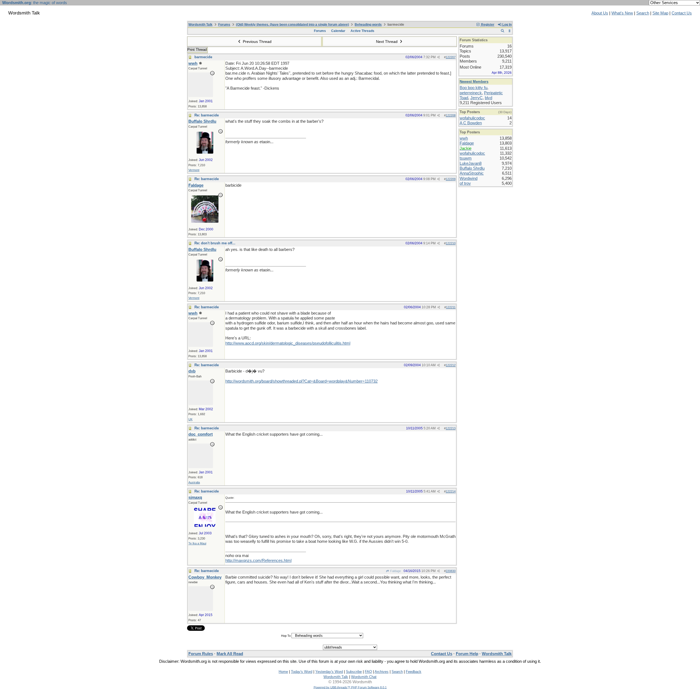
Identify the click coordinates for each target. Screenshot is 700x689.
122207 (451, 57)
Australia (194, 482)
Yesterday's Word (329, 672)
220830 (451, 571)
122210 (451, 243)
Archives (382, 672)
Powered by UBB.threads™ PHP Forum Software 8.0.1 (350, 687)
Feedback (413, 672)
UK (190, 419)
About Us (599, 13)
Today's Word (301, 672)
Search (642, 13)
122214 (451, 491)
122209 (451, 179)
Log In (506, 25)
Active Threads (362, 31)
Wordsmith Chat (364, 677)
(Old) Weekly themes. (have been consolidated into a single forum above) (292, 25)
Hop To (286, 635)
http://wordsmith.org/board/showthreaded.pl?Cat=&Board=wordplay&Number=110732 (301, 381)
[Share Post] (438, 57)
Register (487, 25)
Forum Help (467, 654)
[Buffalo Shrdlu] (205, 152)
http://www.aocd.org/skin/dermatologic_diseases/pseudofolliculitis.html (287, 343)
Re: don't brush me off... (214, 243)
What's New (622, 13)
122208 (451, 115)
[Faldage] (204, 221)
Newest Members (474, 82)
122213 (451, 428)
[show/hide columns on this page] (509, 31)
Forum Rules (200, 654)
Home (283, 672)
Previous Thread (257, 41)
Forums (224, 25)
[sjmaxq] (205, 525)
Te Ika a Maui (197, 543)
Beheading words (368, 25)
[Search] (502, 30)
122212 (451, 365)
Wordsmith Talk (200, 25)
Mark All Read (230, 654)
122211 (451, 307)
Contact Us (682, 13)
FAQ (368, 672)
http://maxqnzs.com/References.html (258, 560)
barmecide (203, 57)
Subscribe (354, 672)
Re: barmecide (206, 115)
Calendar (338, 31)
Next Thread (387, 41)
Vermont (193, 170)
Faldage (395, 571)
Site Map (660, 13)
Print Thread (197, 50)
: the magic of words (34, 3)
